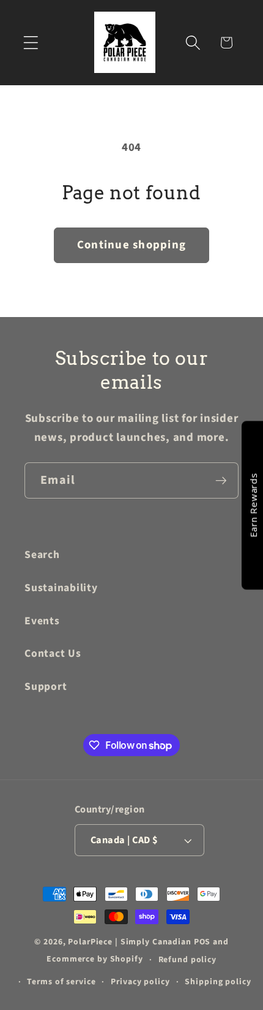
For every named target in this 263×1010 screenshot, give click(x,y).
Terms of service (61, 982)
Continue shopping (131, 245)
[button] (31, 42)
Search (42, 554)
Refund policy (187, 960)
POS (202, 942)
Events (42, 621)
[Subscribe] (221, 480)
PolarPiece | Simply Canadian (129, 942)
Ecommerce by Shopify (94, 960)
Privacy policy (140, 982)
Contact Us (52, 653)
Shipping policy (218, 982)
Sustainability (61, 587)
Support (45, 686)
